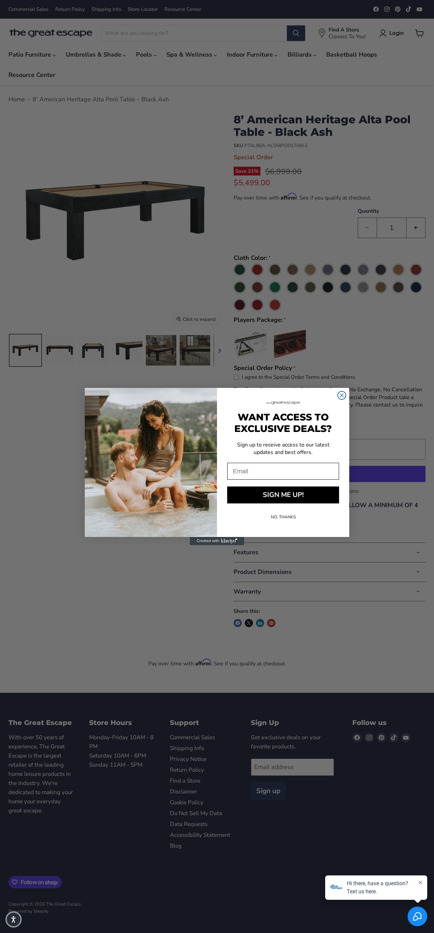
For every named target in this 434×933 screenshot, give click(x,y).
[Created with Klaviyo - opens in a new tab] (217, 541)
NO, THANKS (283, 517)
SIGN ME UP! (283, 494)
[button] (13, 919)
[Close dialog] (342, 395)
